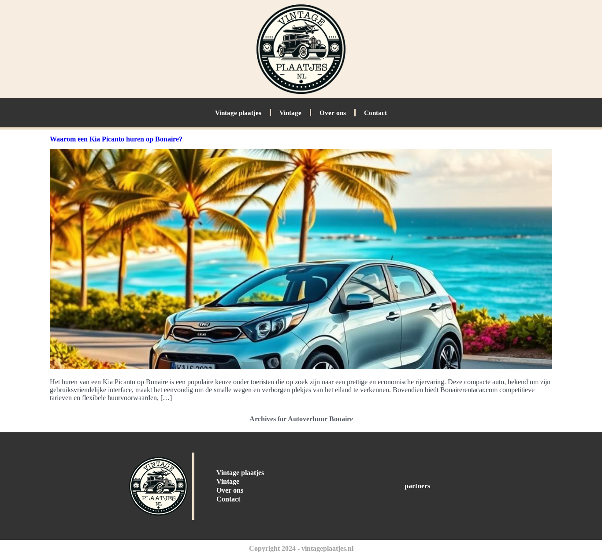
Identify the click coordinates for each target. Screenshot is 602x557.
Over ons (333, 112)
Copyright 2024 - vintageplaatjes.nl (301, 548)
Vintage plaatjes (238, 112)
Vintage (290, 112)
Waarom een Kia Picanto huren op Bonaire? (116, 139)
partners (417, 486)
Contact (375, 112)
